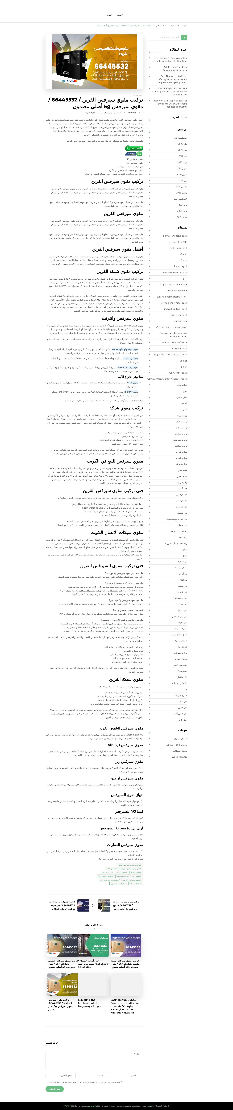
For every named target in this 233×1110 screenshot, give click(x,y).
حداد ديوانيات (181, 506)
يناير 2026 (182, 180)
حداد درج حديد (181, 500)
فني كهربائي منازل (179, 616)
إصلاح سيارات (181, 397)
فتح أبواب (183, 573)
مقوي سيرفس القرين (131, 880)
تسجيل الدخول (180, 738)
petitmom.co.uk (179, 348)
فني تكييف (182, 585)
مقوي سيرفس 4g (122, 573)
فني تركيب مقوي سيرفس (130, 868)
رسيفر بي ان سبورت (178, 531)
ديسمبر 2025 (181, 186)
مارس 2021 (181, 216)
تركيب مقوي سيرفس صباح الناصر (81, 140)
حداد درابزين (181, 494)
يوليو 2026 (182, 143)
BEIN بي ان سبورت (178, 242)
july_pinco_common (177, 290)
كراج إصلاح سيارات (178, 634)
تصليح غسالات (181, 464)
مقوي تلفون (107, 872)
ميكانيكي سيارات (179, 683)
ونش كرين (182, 719)
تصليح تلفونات (181, 458)
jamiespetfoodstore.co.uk (174, 272)
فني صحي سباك (180, 597)
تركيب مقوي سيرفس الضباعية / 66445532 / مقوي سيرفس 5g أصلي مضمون (60, 1004)
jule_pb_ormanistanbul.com (172, 284)
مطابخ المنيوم (181, 658)
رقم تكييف (182, 537)
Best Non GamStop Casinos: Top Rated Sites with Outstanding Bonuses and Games (170, 103)
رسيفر (69, 590)
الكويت (90, 238)
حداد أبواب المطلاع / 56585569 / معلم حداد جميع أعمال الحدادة (93, 963)
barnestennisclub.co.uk (175, 235)
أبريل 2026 (182, 162)
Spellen (183, 360)
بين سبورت (182, 415)
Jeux (185, 278)
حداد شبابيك (182, 512)
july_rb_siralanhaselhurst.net (172, 296)
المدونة (109, 15)
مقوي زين (136, 876)
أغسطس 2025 (180, 198)
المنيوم (184, 403)
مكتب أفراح (182, 677)
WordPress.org (179, 756)
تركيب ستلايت (181, 433)
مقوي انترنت (121, 872)
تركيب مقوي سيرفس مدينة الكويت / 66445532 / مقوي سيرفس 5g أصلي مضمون (125, 963)
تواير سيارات (181, 482)
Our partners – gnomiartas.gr (171, 327)
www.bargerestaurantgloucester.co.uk (167, 378)
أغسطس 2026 (180, 137)
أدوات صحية (181, 384)
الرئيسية (120, 15)
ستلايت (184, 549)
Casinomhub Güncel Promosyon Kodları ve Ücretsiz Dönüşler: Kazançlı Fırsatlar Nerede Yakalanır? (125, 1006)
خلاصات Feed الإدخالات (176, 744)
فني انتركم (100, 594)
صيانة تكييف (182, 561)
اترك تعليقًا (89, 112)
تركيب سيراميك (180, 439)
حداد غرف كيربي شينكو (176, 518)
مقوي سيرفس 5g (127, 600)
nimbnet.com (180, 321)
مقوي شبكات (134, 883)
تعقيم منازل (182, 470)
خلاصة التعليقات (180, 750)
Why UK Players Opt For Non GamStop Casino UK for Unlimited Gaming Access (169, 91)
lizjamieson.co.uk (178, 315)
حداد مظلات (181, 524)
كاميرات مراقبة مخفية (89, 590)
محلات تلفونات (180, 652)
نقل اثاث (183, 701)
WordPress (69, 1106)
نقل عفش (182, 707)
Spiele (184, 366)
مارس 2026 (181, 168)
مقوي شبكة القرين (118, 883)
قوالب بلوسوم (92, 1106)
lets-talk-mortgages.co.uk (174, 302)
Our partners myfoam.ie (174, 342)
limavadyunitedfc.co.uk (175, 308)
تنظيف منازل (181, 476)
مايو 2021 (183, 204)
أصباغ (185, 391)
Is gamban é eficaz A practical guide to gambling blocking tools (170, 59)
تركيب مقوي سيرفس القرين (129, 865)
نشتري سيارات (180, 695)
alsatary (132, 112)
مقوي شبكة (182, 671)
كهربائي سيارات (180, 640)
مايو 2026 (183, 156)
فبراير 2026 (182, 174)
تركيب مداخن (181, 445)
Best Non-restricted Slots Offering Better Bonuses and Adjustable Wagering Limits (172, 79)
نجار (185, 689)
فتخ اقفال (183, 579)
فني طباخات (181, 604)
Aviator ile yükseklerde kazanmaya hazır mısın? (175, 69)
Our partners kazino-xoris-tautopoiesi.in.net (173, 335)
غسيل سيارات (181, 567)
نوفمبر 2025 (181, 192)
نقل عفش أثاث (180, 713)
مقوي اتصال (135, 872)
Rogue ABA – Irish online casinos (170, 354)
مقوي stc (111, 868)
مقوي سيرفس (137, 95)
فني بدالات (87, 594)
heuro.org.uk (180, 266)
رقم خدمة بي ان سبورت (176, 543)
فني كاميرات (181, 610)
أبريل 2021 (182, 210)
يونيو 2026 (182, 150)
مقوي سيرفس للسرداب (62, 713)
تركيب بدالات (181, 427)
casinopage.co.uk (178, 248)
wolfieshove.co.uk (178, 372)
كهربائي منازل (116, 449)
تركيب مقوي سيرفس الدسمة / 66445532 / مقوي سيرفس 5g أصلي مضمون (62, 963)
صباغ (185, 555)
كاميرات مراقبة (115, 590)
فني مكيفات (182, 622)
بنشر (185, 409)
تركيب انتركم (181, 421)
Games (183, 254)
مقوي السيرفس (122, 631)
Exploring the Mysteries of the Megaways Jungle (89, 1003)
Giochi (184, 260)
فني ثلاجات (182, 591)
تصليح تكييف (181, 451)
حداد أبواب (182, 488)
